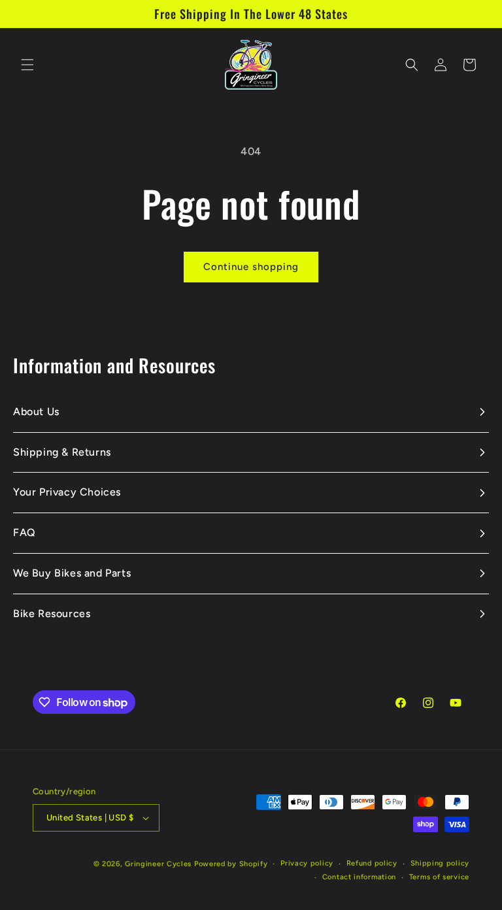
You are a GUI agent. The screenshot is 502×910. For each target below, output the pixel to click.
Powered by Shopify (231, 864)
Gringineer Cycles (158, 864)
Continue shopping (251, 267)
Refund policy (371, 863)
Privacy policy (306, 863)
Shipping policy (440, 863)
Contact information (359, 877)
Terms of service (439, 877)
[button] (27, 64)
